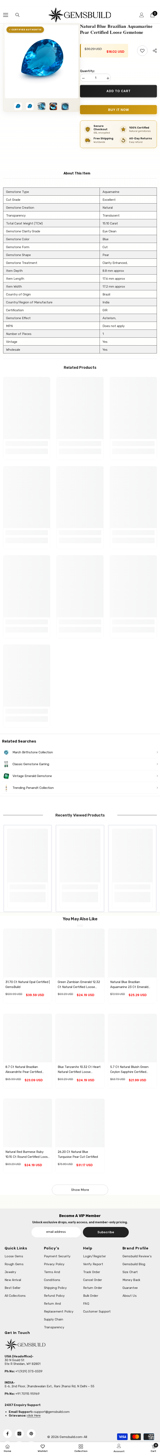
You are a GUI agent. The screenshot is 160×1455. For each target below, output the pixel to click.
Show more (80, 1190)
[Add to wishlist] (142, 50)
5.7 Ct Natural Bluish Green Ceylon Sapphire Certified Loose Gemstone (129, 1069)
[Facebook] (7, 1433)
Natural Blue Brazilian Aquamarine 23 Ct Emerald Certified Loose (129, 984)
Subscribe (106, 1232)
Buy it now (118, 110)
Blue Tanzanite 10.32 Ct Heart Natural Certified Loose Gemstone (79, 1069)
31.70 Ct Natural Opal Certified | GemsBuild (27, 984)
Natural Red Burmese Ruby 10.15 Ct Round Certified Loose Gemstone (27, 1154)
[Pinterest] (31, 1433)
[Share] (153, 51)
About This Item (77, 173)
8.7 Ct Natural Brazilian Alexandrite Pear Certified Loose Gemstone (23, 1069)
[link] (26, 443)
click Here (34, 1415)
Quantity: (87, 71)
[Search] (17, 14)
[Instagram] (19, 1433)
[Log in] (141, 15)
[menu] (5, 14)
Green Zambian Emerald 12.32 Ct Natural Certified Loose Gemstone (79, 984)
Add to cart (118, 91)
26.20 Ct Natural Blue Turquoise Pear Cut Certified (78, 1154)
